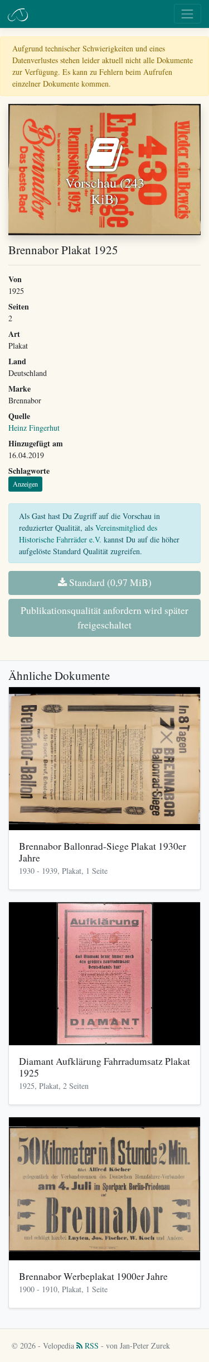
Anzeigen (25, 483)
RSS (90, 1345)
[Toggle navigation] (187, 13)
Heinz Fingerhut (34, 427)
